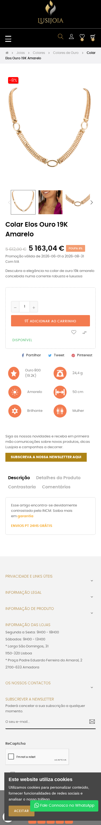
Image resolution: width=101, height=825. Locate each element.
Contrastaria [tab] (22, 487)
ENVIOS (18, 526)
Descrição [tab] (19, 478)
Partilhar (33, 355)
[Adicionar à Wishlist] (73, 332)
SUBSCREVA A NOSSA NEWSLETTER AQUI (46, 457)
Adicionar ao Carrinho (52, 321)
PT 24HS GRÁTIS (38, 526)
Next (91, 202)
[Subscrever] (90, 722)
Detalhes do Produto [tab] (58, 478)
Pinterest (84, 355)
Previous (9, 202)
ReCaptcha (15, 743)
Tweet (59, 355)
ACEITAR (21, 811)
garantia (25, 516)
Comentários (56, 487)
